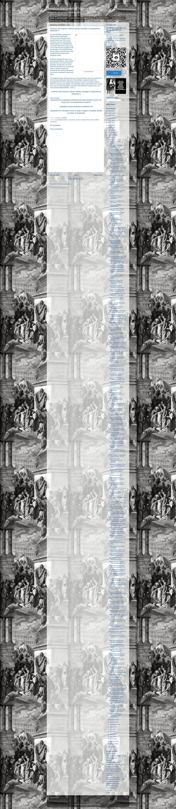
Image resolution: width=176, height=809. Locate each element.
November (113, 719)
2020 (110, 125)
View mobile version (76, 179)
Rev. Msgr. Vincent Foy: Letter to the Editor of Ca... (116, 172)
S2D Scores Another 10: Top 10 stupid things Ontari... (117, 257)
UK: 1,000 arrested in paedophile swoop (115, 558)
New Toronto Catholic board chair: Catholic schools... (117, 488)
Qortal (108, 792)
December (113, 142)
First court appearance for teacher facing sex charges (117, 329)
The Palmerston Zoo (118, 18)
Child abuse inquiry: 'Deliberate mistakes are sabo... (117, 253)
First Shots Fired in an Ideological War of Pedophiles (115, 197)
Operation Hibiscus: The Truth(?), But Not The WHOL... (116, 353)
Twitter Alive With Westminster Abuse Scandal (115, 460)
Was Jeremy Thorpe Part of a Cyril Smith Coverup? (117, 611)
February (112, 741)
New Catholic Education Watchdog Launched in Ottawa (116, 299)
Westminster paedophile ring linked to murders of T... (117, 319)
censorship (72, 119)
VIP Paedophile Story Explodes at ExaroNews (117, 286)
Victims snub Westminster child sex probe (116, 607)
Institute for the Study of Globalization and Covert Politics (115, 778)
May (111, 734)
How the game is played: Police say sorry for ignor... (116, 276)
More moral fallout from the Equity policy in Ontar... (117, 710)
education (83, 119)
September (113, 724)
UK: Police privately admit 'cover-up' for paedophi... (117, 442)
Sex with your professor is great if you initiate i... (116, 374)
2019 (110, 127)
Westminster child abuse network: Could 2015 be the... (117, 155)
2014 (110, 139)
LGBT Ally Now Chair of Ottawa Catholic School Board (116, 646)
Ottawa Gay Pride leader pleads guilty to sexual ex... (116, 484)
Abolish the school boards (116, 674)
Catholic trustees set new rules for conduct (116, 150)
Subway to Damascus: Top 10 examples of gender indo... (117, 466)
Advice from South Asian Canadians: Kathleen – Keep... (116, 324)
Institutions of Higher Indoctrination (115, 205)
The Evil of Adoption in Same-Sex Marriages (116, 159)
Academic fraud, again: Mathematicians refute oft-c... (117, 593)
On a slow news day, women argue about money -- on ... (117, 621)
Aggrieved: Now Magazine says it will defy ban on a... (117, 562)
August (112, 727)
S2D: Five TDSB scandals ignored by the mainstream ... (116, 186)
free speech (90, 119)
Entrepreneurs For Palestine (114, 764)
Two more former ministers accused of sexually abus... (117, 192)
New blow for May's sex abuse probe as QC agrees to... (116, 425)
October (112, 722)
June (111, 731)
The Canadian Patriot (112, 766)
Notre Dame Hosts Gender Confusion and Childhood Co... (117, 616)
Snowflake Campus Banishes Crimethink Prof (76, 106)
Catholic (65, 119)
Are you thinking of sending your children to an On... (117, 438)
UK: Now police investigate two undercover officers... (117, 429)
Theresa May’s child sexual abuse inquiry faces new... (117, 550)
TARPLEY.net (110, 773)
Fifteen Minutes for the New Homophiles (117, 303)
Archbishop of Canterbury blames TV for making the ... (117, 637)
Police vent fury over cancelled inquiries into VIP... (116, 394)
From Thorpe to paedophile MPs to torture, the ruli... (117, 455)
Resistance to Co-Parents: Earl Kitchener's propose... (117, 383)
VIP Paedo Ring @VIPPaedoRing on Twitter (115, 219)
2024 (110, 115)
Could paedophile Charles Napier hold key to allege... (116, 214)
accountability (58, 119)
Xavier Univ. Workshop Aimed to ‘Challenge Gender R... (116, 282)
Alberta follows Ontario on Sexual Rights (116, 667)
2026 (110, 111)
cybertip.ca (109, 790)
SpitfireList (109, 775)
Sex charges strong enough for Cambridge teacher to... (117, 575)
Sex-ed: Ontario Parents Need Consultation (116, 697)
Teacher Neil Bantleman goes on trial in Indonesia (117, 671)
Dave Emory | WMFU (102, 18)
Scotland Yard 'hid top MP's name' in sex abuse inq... (117, 579)
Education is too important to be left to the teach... (117, 632)
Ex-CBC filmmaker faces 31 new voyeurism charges (117, 654)
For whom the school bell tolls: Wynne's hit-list (116, 357)
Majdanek (109, 760)
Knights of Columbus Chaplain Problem (115, 650)
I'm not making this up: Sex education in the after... (117, 294)
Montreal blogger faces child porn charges (117, 361)
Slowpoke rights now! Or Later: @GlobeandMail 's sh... (117, 702)
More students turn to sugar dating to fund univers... (117, 520)
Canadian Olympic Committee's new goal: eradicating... (116, 659)
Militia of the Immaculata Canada (115, 755)
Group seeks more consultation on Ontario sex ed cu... (116, 479)
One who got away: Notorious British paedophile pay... (115, 242)
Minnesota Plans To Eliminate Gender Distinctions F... (115, 715)
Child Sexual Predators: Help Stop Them (116, 307)
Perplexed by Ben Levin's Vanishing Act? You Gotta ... (117, 451)
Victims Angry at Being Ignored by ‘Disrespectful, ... (117, 537)
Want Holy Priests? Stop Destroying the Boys (116, 641)
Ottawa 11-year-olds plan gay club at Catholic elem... (116, 471)
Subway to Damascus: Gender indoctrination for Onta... (117, 419)
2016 (110, 135)
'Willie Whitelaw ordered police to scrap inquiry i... (117, 554)
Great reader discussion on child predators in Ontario (117, 315)
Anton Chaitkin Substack (113, 769)
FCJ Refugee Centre (112, 781)
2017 (110, 132)
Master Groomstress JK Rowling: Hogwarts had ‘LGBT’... (116, 236)
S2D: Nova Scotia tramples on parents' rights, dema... (117, 228)
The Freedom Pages (112, 785)
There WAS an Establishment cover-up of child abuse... (117, 145)
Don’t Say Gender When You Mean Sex (116, 706)
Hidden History (88, 18)
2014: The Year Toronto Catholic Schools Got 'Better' (116, 181)
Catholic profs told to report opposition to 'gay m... (117, 524)
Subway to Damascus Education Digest (115, 224)
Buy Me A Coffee (62, 18)
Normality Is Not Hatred (116, 629)
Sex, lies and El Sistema (116, 517)
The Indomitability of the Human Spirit (116, 492)
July (111, 729)
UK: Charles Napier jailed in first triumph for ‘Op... (117, 232)
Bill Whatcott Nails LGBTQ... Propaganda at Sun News (117, 167)
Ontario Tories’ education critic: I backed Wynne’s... (117, 290)
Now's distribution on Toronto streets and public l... (117, 497)
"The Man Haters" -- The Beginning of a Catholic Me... (116, 513)
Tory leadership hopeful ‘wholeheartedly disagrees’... (116, 389)
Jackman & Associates (112, 783)
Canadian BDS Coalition (113, 762)
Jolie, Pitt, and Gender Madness (115, 163)
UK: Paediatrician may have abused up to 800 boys (117, 693)
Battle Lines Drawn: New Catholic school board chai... (116, 603)
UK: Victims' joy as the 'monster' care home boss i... (117, 685)
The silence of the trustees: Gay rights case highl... (117, 689)
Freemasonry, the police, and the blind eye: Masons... (116, 338)
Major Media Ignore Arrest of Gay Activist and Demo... (117, 343)
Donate (115, 73)
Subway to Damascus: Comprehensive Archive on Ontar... (117, 262)
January (112, 743)
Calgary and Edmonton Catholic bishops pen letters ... (116, 410)
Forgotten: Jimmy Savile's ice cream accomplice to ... (117, 405)
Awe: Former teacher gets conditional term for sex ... (117, 663)
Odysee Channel (75, 18)
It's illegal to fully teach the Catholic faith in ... (117, 625)
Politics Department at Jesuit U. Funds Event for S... (117, 528)
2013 (110, 746)
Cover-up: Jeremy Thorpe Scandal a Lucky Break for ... (117, 584)
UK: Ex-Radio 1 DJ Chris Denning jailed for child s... (116, 370)
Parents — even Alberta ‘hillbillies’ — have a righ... (117, 378)
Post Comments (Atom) (65, 184)
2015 (110, 137)
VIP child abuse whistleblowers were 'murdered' (115, 247)
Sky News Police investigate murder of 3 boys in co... (117, 311)
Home (52, 18)
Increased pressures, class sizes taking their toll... (117, 365)
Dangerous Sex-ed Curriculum (114, 680)
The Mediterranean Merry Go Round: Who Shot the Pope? (116, 30)
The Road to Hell (78, 21)
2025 (110, 113)
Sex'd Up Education (115, 677)
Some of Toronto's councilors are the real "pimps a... (116, 434)
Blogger (98, 804)
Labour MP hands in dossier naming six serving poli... (117, 266)
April (111, 736)
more (72, 87)
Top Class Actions (111, 788)
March (112, 739)
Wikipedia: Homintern (115, 475)
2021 (110, 123)
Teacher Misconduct (56, 21)
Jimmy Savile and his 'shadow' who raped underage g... (115, 399)
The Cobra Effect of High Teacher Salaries (116, 209)
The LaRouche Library (112, 771)
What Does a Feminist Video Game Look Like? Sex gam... (117, 508)
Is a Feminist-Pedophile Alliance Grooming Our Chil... (116, 271)
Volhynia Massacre (111, 758)
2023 (110, 118)
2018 (110, 130)
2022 (110, 120)
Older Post (98, 175)
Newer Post (54, 175)
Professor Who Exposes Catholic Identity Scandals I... (117, 348)
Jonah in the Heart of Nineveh (68, 8)
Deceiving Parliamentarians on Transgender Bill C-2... (117, 570)
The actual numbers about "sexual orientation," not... (117, 566)
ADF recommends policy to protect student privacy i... (117, 532)
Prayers (67, 21)
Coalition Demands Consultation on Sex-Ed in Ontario (117, 503)
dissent (78, 119)
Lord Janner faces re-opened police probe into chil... (117, 542)
